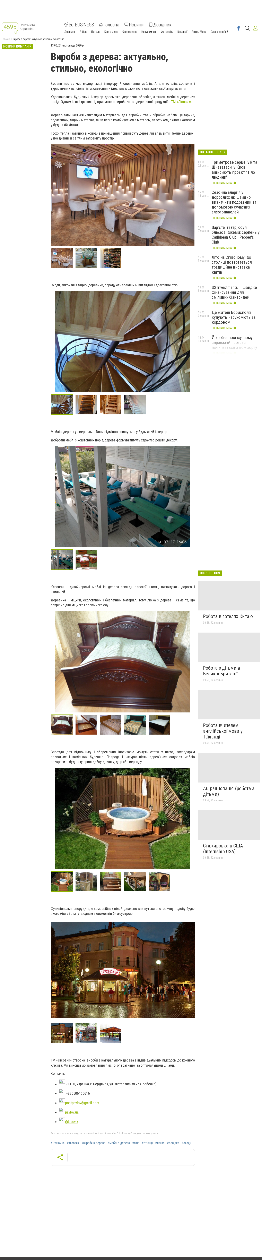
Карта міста (111, 31)
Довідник (162, 25)
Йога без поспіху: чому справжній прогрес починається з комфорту (234, 342)
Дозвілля (70, 31)
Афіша (83, 31)
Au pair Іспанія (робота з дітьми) (228, 791)
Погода (95, 31)
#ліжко (160, 1143)
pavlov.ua (72, 1112)
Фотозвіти (167, 31)
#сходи (186, 1143)
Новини (136, 25)
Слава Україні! (219, 31)
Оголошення (129, 31)
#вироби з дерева (93, 1143)
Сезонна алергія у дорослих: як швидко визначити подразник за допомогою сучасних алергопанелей (234, 202)
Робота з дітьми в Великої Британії (221, 671)
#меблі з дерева (119, 1143)
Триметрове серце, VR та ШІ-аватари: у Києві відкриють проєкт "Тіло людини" (234, 169)
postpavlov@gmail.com (82, 1103)
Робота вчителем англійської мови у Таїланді (223, 730)
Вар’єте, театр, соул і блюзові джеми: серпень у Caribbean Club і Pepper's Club (236, 235)
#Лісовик (73, 1143)
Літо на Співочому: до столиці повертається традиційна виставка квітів (232, 264)
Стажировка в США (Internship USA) (223, 848)
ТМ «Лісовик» (181, 102)
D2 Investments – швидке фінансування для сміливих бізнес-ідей (234, 292)
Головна (111, 25)
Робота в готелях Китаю (228, 616)
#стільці (147, 1143)
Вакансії (182, 31)
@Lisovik (71, 1121)
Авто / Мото (199, 31)
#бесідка (173, 1143)
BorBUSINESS (81, 25)
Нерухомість (149, 31)
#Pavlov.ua (57, 1143)
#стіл (135, 1143)
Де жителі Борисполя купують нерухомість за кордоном (233, 317)
